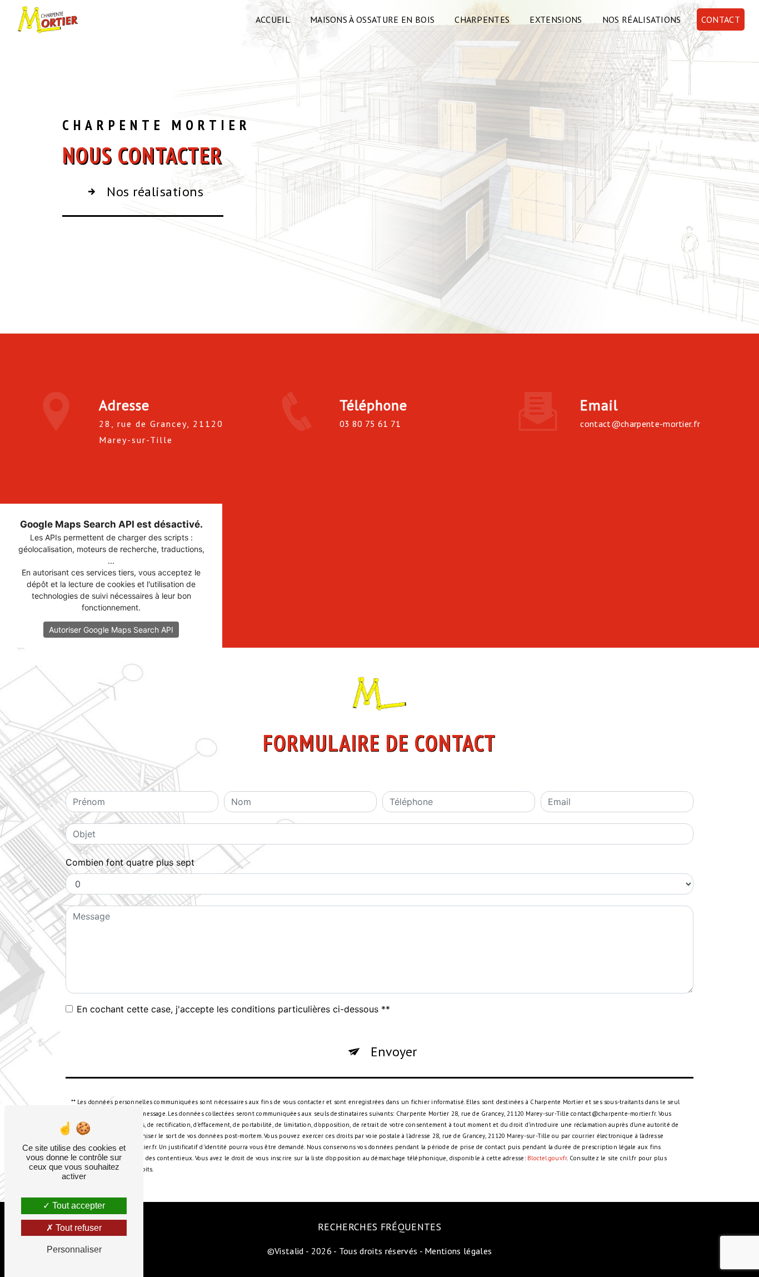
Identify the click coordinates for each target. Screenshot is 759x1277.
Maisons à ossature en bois (372, 19)
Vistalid (289, 1250)
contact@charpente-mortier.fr (640, 423)
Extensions (556, 19)
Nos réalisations (641, 19)
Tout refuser (77, 1228)
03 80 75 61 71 (370, 423)
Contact (720, 19)
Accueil (273, 19)
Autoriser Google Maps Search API (111, 629)
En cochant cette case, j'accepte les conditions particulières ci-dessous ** (233, 1009)
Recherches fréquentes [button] (379, 1226)
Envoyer (394, 1051)
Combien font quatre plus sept (130, 862)
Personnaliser (74, 1249)
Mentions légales (458, 1250)
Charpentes (482, 19)
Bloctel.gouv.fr (547, 1158)
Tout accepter (77, 1205)
